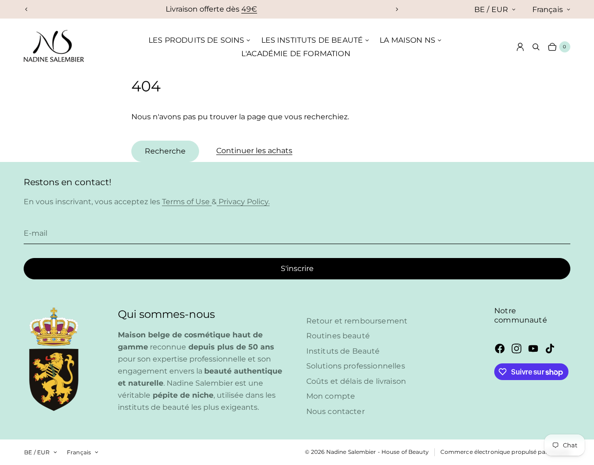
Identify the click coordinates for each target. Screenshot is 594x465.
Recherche (165, 151)
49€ (249, 9)
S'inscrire (297, 268)
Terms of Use (187, 201)
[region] (212, 9)
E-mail (35, 233)
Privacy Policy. (243, 201)
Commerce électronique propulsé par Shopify (505, 451)
